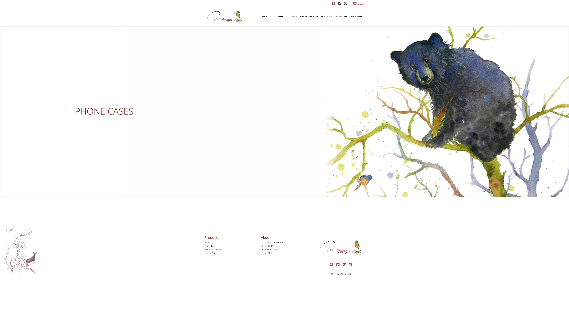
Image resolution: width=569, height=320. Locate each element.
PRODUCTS (266, 17)
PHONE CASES (212, 249)
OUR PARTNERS (342, 17)
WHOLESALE (356, 17)
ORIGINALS (210, 246)
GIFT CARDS (211, 253)
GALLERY (281, 17)
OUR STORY (326, 17)
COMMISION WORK (272, 242)
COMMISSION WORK (309, 17)
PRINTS (208, 242)
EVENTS (293, 17)
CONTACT (266, 253)
